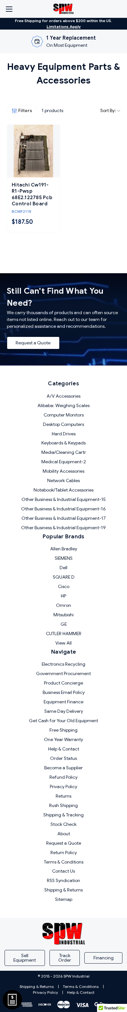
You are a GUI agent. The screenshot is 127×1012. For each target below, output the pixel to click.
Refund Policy (63, 777)
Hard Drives (64, 434)
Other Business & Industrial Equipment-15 (63, 499)
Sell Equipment (24, 958)
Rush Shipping (63, 805)
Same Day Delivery (63, 711)
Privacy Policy (63, 786)
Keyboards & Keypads (63, 443)
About (63, 834)
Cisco (63, 586)
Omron (63, 605)
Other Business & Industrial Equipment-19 (63, 528)
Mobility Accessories (63, 471)
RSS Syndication (63, 880)
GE (64, 624)
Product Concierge (63, 683)
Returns (63, 796)
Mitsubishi (63, 615)
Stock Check (63, 824)
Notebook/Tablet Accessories (63, 490)
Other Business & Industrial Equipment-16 (63, 509)
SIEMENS (64, 558)
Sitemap (63, 899)
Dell (63, 567)
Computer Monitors (64, 415)
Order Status (63, 758)
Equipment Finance (63, 702)
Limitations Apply (64, 26)
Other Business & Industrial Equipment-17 (63, 518)
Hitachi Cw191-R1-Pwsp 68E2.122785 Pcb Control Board (32, 194)
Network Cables (63, 480)
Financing (103, 958)
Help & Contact (63, 749)
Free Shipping (63, 730)
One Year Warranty (63, 739)
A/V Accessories (63, 396)
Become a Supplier (63, 768)
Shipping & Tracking (63, 815)
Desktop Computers (63, 424)
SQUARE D (64, 577)
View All (63, 643)
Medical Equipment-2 (63, 462)
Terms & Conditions (63, 862)
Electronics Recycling (63, 664)
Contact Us (63, 871)
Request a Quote (33, 343)
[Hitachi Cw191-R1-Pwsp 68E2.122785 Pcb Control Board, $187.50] (33, 151)
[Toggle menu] (9, 9)
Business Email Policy (64, 692)
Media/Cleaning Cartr (63, 452)
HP (63, 596)
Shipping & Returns (63, 890)
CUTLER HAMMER (63, 633)
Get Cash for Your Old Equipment (63, 721)
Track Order (64, 958)
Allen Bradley (63, 549)
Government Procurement (63, 673)
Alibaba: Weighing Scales (63, 405)
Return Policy (63, 852)
